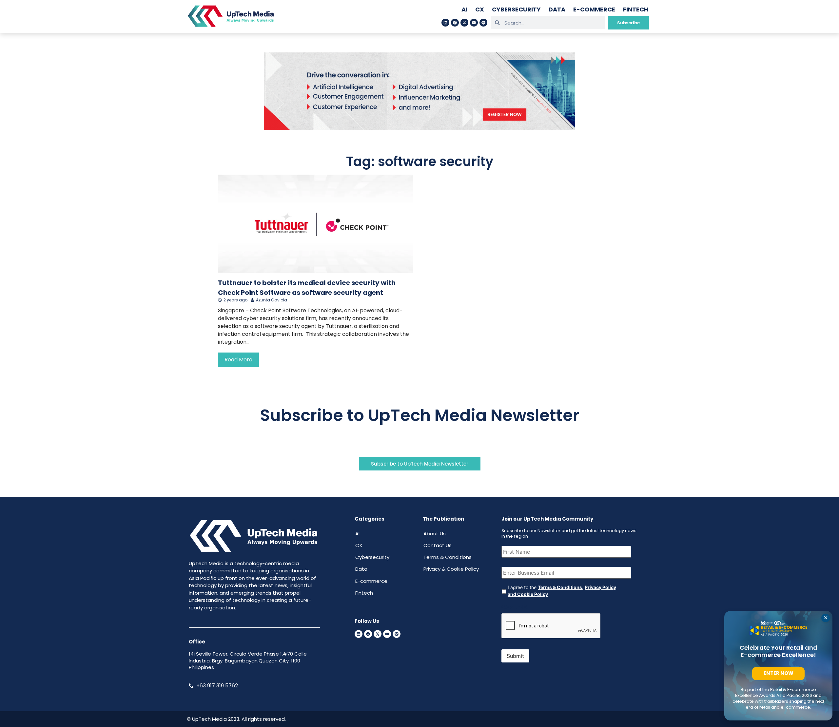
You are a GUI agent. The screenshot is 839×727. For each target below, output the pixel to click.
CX (479, 9)
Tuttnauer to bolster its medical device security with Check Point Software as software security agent (307, 287)
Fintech (635, 9)
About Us (434, 533)
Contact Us (437, 545)
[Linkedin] (445, 23)
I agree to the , (562, 590)
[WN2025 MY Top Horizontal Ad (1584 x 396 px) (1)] (419, 128)
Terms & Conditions (447, 557)
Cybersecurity (516, 9)
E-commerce (594, 9)
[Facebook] (455, 23)
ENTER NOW (778, 673)
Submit (515, 656)
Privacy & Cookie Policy (451, 568)
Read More (238, 359)
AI (464, 9)
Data (557, 9)
